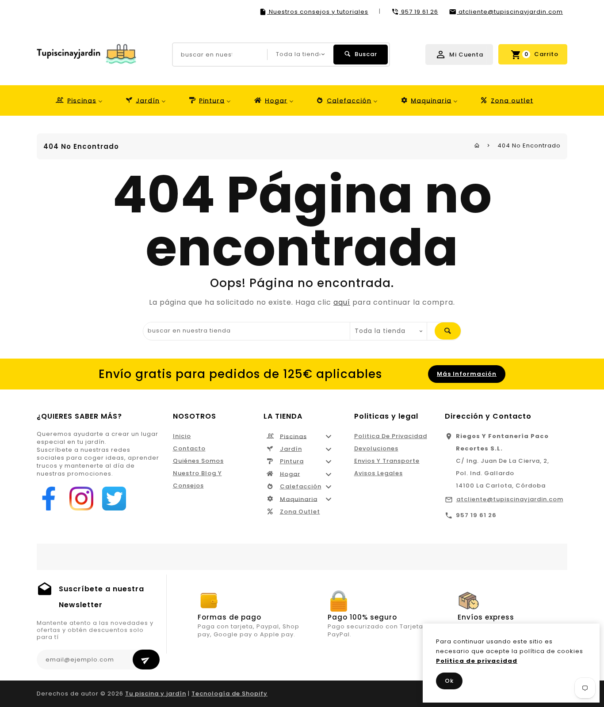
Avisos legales (378, 473)
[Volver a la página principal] (477, 145)
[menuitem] (78, 100)
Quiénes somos (198, 461)
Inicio (182, 436)
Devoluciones (376, 448)
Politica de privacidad (390, 436)
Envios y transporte (387, 461)
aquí (341, 302)
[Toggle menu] (328, 436)
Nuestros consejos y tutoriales (317, 12)
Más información (467, 374)
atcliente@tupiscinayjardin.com (509, 499)
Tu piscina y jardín (155, 693)
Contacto (189, 448)
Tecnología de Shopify (229, 693)
